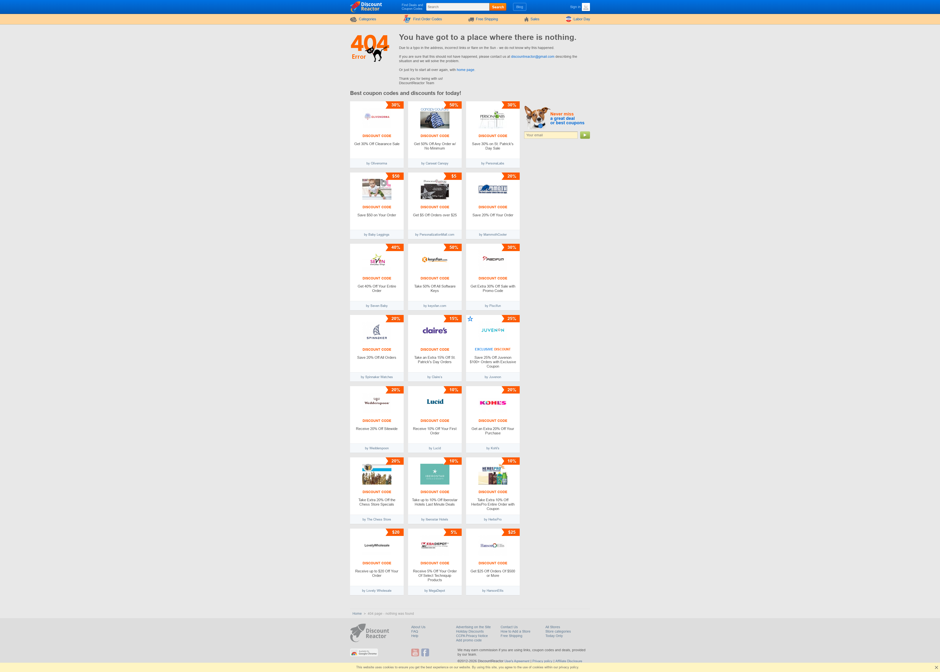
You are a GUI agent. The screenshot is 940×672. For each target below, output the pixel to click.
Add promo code (469, 640)
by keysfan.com (434, 306)
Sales (535, 19)
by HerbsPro (493, 519)
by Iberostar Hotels (434, 519)
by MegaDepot (434, 590)
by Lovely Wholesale (376, 590)
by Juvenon (493, 377)
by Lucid (435, 448)
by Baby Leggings (376, 234)
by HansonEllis (493, 590)
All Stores (552, 627)
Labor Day (582, 19)
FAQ (414, 631)
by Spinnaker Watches (377, 377)
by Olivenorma (376, 163)
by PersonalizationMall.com (434, 234)
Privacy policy (542, 661)
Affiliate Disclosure (568, 661)
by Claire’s (434, 377)
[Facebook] (425, 652)
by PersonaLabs (492, 163)
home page (465, 70)
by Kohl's (492, 448)
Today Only (554, 636)
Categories (367, 19)
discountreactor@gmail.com (532, 56)
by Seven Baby (377, 306)
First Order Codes (427, 19)
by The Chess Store (377, 519)
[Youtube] (415, 652)
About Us (418, 627)
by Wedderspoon (377, 448)
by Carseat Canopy (434, 163)
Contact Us (509, 627)
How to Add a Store (515, 631)
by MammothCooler (493, 234)
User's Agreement (517, 661)
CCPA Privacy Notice (472, 636)
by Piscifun (493, 306)
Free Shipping (487, 19)
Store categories (558, 631)
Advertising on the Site (473, 627)
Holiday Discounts (470, 631)
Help (414, 636)
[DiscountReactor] (366, 7)
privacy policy (568, 667)
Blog (519, 7)
